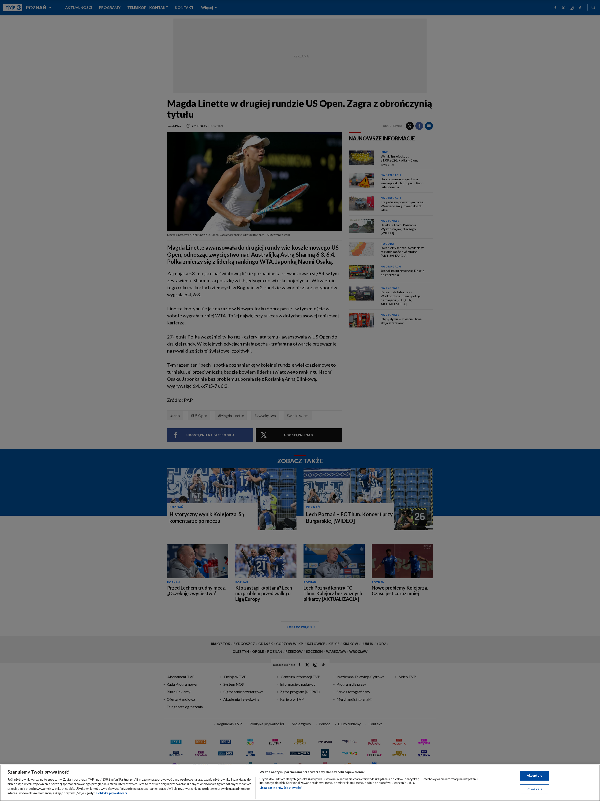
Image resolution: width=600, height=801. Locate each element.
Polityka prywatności (111, 793)
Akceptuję (534, 775)
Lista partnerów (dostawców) (280, 788)
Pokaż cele (534, 789)
